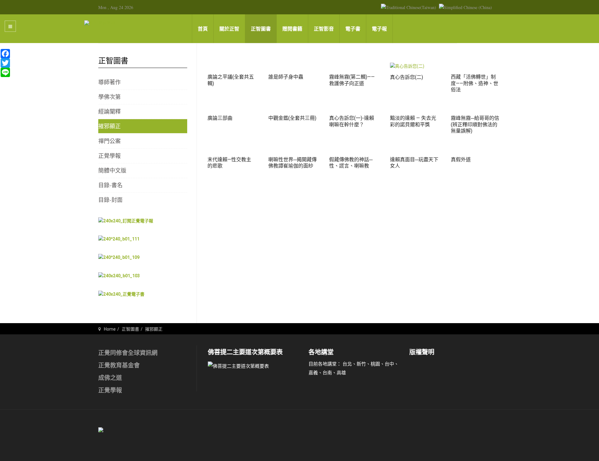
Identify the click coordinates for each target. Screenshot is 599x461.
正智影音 (324, 29)
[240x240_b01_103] (119, 275)
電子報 (379, 29)
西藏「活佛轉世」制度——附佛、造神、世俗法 (474, 83)
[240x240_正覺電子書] (121, 294)
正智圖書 (261, 29)
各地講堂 (321, 352)
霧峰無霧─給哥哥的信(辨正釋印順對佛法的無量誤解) (475, 124)
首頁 (203, 29)
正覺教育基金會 (119, 365)
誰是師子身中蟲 (285, 77)
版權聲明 (421, 352)
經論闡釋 (109, 111)
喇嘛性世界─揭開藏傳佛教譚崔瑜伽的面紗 (292, 163)
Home (110, 329)
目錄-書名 (110, 185)
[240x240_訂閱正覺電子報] (125, 220)
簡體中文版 (112, 170)
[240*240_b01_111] (118, 238)
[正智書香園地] (99, 22)
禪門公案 (109, 141)
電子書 (352, 29)
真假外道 (461, 160)
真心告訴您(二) (406, 77)
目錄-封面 (110, 199)
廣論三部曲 (219, 118)
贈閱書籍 (292, 29)
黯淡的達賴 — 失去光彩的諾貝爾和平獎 (413, 121)
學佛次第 (109, 96)
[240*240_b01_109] (118, 257)
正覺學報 (109, 155)
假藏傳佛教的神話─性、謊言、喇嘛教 (351, 163)
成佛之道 (110, 377)
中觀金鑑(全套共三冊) (292, 118)
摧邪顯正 (109, 126)
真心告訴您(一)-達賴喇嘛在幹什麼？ (351, 121)
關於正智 (229, 29)
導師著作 (109, 82)
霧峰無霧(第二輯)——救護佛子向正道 (352, 80)
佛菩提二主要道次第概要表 (245, 352)
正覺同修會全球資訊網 (128, 353)
